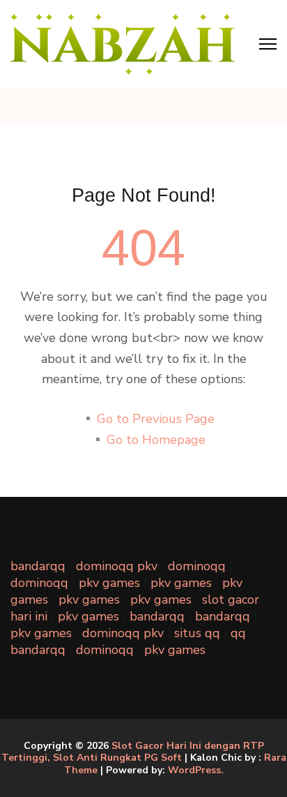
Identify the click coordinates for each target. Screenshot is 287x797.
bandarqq (37, 566)
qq (238, 633)
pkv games (109, 582)
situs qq (197, 633)
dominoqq (197, 566)
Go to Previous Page (156, 418)
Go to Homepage (156, 439)
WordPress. (196, 770)
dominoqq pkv (116, 566)
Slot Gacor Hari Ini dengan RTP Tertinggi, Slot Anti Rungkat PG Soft (132, 752)
